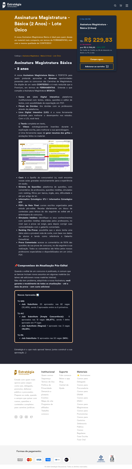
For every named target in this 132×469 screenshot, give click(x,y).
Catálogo (17, 56)
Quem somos (47, 375)
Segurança (46, 378)
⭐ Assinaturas (83, 375)
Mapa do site (47, 401)
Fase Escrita (82, 436)
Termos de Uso (48, 381)
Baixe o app (64, 378)
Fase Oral (81, 439)
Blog (61, 381)
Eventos (44, 398)
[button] (115, 5)
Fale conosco (65, 375)
